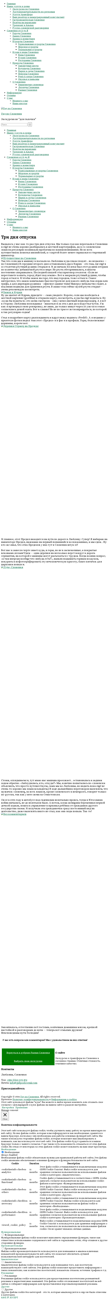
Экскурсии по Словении (25, 9)
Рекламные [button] (7, 1273)
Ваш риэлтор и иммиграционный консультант (38, 17)
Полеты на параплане (24, 22)
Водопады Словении (29, 68)
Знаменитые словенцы (30, 84)
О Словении (19, 82)
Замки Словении (21, 36)
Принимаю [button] (21, 1107)
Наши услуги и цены (18, 6)
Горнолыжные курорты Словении (37, 44)
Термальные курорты (30, 49)
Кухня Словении (27, 57)
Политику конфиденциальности (30, 1099)
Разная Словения (27, 90)
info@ (13, 1082)
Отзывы (11, 95)
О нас (10, 98)
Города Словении (21, 33)
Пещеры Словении (28, 73)
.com (34, 1082)
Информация (14, 92)
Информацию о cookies (64, 1099)
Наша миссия (19, 103)
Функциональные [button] (11, 1232)
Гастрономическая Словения (28, 19)
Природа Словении (23, 63)
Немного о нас (20, 100)
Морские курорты (28, 46)
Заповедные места (28, 65)
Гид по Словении (11, 113)
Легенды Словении (28, 87)
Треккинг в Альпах (23, 25)
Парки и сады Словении (31, 71)
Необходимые (12, 1152)
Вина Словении (26, 55)
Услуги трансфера (22, 14)
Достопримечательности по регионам (33, 11)
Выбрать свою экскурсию (28, 1061)
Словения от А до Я (17, 30)
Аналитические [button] (9, 1259)
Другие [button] (5, 1286)
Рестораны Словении (29, 60)
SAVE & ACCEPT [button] (9, 1297)
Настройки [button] (8, 1107)
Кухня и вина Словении (25, 52)
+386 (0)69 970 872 (17, 1080)
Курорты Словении (23, 41)
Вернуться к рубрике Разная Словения (28, 1052)
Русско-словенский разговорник (30, 28)
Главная (11, 3)
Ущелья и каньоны (28, 79)
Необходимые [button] (8, 1149)
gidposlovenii (24, 1082)
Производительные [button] (12, 1245)
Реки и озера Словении (31, 76)
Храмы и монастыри (23, 38)
